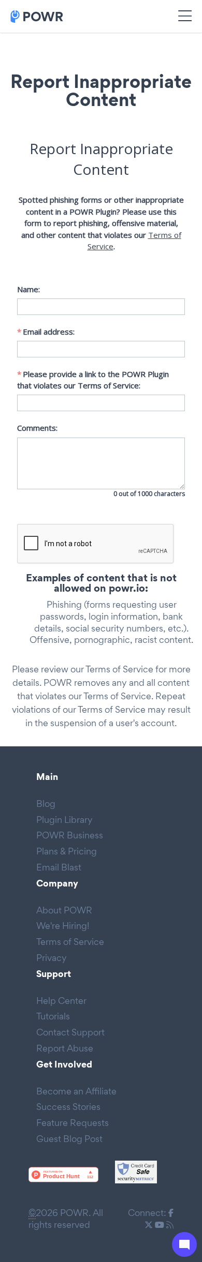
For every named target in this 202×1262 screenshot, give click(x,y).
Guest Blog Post (69, 1139)
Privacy (51, 958)
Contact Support (70, 1032)
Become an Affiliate (76, 1091)
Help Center (61, 1000)
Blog (45, 803)
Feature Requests (72, 1123)
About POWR (64, 910)
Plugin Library (64, 819)
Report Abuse (64, 1048)
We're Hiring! (63, 926)
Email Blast (58, 867)
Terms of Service (119, 669)
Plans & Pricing (66, 851)
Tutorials (53, 1016)
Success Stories (68, 1107)
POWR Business (69, 835)
